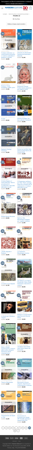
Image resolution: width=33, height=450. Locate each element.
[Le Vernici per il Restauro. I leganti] (8, 302)
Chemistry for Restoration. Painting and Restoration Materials (24, 54)
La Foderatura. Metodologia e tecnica (23, 252)
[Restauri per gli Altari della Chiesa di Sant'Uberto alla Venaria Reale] (24, 136)
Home (5, 14)
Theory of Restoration (7, 382)
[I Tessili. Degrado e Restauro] (8, 238)
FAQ (19, 441)
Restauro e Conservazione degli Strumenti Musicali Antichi (24, 316)
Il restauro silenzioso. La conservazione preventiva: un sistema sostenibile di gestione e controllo (8, 55)
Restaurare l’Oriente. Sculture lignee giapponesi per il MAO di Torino (24, 88)
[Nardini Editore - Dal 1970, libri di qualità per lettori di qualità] (16, 8)
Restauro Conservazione (19, 14)
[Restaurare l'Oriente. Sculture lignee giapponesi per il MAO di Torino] (24, 73)
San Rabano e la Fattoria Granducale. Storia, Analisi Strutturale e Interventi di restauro (24, 283)
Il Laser (3, 118)
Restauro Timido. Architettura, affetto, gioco (8, 86)
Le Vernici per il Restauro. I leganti (8, 317)
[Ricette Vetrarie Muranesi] (8, 203)
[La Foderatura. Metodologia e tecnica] (24, 238)
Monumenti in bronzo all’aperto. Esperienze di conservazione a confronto (24, 384)
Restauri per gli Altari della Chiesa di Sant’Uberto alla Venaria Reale (24, 151)
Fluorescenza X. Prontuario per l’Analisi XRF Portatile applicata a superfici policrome (24, 418)
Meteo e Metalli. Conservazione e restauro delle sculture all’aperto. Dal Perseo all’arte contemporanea (8, 350)
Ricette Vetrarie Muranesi (8, 216)
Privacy (15, 441)
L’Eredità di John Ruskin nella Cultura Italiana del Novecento (23, 348)
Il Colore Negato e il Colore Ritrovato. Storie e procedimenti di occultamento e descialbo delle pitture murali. (8, 184)
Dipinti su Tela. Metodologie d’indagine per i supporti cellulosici (23, 219)
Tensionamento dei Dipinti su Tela (8, 416)
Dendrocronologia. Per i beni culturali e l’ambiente (24, 119)
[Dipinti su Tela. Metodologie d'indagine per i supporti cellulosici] (24, 204)
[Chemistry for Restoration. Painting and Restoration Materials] (24, 39)
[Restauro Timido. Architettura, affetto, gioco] (8, 73)
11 (14, 430)
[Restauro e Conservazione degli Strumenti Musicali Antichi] (24, 301)
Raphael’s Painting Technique (6, 150)
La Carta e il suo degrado (8, 283)
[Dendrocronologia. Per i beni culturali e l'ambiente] (24, 105)
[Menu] (2, 8)
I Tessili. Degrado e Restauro (6, 252)
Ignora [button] (25, 3)
